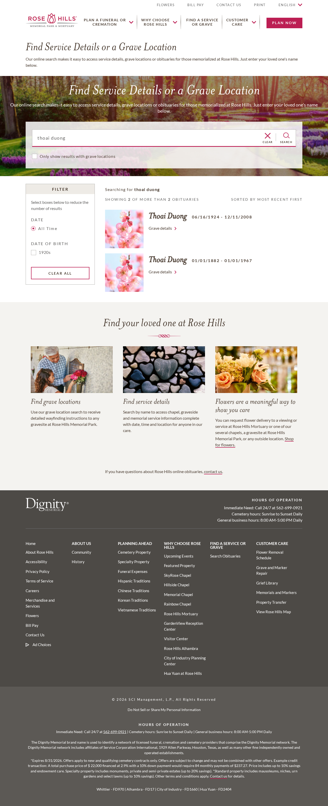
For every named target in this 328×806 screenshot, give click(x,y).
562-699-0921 (289, 507)
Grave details (160, 228)
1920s (45, 252)
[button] (260, 7)
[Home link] (52, 19)
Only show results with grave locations (77, 156)
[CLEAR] (268, 136)
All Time (47, 228)
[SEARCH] (286, 135)
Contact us (218, 776)
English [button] (287, 5)
